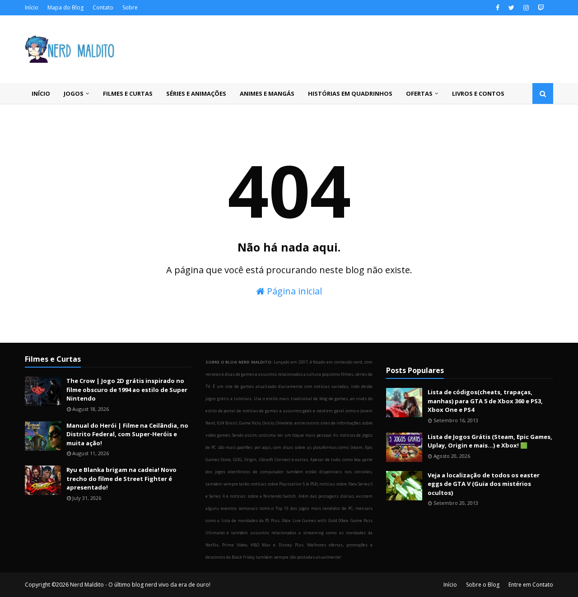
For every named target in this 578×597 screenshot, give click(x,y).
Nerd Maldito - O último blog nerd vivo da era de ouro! (140, 584)
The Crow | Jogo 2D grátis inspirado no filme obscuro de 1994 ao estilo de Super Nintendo (126, 389)
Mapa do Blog (65, 7)
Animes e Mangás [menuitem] (267, 93)
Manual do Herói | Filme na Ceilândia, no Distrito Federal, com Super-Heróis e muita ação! (127, 434)
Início (31, 7)
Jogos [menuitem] (74, 93)
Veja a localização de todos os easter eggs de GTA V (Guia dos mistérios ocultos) (484, 484)
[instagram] (526, 7)
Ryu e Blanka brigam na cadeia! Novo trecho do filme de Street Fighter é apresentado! (121, 478)
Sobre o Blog (482, 584)
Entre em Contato (530, 584)
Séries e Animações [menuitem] (196, 93)
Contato (103, 7)
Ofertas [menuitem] (419, 93)
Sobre (130, 7)
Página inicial (293, 291)
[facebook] (498, 7)
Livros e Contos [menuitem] (478, 93)
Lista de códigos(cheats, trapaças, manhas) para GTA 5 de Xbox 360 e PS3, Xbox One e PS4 (485, 401)
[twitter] (511, 7)
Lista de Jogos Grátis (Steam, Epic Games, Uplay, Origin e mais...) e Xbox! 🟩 (490, 441)
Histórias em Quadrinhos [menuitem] (350, 93)
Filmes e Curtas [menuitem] (128, 93)
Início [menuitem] (41, 93)
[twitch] (540, 7)
